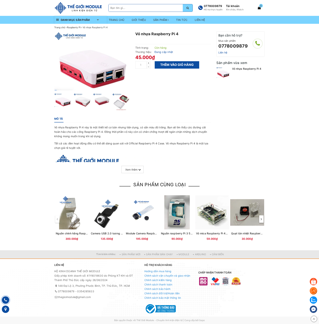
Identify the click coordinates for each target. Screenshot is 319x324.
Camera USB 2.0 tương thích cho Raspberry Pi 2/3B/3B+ (107, 233)
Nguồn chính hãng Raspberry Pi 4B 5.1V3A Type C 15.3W (72, 233)
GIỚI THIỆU (139, 19)
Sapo (202, 320)
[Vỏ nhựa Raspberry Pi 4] (223, 72)
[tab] (58, 118)
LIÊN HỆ (200, 19)
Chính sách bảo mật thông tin (162, 297)
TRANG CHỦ (116, 19)
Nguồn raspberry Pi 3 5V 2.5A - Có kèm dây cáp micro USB (177, 233)
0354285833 (85, 291)
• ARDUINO (199, 254)
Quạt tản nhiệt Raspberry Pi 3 (247, 233)
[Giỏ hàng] (259, 8)
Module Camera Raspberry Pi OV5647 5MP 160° (142, 233)
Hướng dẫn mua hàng (157, 271)
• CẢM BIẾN (217, 254)
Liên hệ (222, 52)
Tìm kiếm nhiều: (106, 254)
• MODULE (182, 254)
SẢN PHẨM (160, 19)
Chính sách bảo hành (157, 288)
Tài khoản (232, 6)
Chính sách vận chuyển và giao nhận (167, 275)
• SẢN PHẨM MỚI (129, 254)
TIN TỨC (181, 19)
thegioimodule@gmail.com (74, 297)
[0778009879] (258, 44)
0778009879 (213, 6)
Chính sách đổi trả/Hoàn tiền (162, 293)
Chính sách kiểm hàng (158, 280)
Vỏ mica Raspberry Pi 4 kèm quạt (212, 233)
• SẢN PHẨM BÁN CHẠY (158, 254)
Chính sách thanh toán (158, 284)
